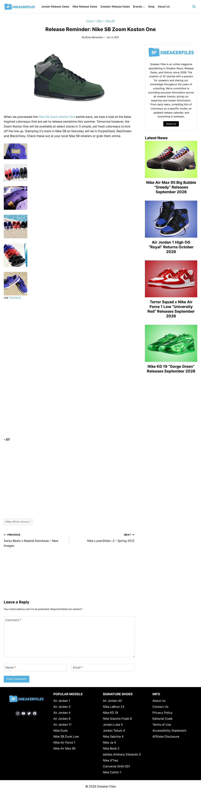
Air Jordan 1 (61, 701)
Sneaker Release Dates (115, 6)
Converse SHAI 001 (116, 766)
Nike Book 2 (111, 748)
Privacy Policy (162, 713)
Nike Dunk (60, 730)
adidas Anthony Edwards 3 (122, 754)
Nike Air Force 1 (64, 742)
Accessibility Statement (169, 730)
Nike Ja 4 (109, 742)
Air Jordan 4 (62, 713)
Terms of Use (161, 724)
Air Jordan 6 (62, 718)
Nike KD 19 (110, 713)
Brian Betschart (94, 37)
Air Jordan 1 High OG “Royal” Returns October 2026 (171, 247)
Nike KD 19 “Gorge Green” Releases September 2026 (171, 368)
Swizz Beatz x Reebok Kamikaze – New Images (31, 540)
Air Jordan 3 (62, 707)
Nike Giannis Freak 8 (117, 718)
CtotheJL (15, 297)
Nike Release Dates (85, 6)
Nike (99, 20)
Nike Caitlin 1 (112, 772)
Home (89, 20)
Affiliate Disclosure (165, 736)
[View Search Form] (194, 7)
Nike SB (110, 20)
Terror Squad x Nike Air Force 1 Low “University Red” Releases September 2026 (171, 309)
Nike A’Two (110, 760)
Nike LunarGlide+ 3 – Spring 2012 (110, 538)
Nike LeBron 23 (113, 707)
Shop (151, 6)
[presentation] (171, 159)
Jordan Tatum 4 (114, 730)
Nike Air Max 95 (64, 748)
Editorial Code (162, 718)
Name (10, 667)
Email (78, 667)
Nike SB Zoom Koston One (56, 117)
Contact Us (160, 707)
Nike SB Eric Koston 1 (18, 521)
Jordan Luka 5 (113, 724)
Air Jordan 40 (112, 701)
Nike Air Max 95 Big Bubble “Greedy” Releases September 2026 (171, 187)
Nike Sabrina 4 (113, 736)
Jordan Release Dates (55, 6)
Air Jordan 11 (62, 724)
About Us (164, 6)
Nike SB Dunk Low (66, 736)
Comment (13, 620)
